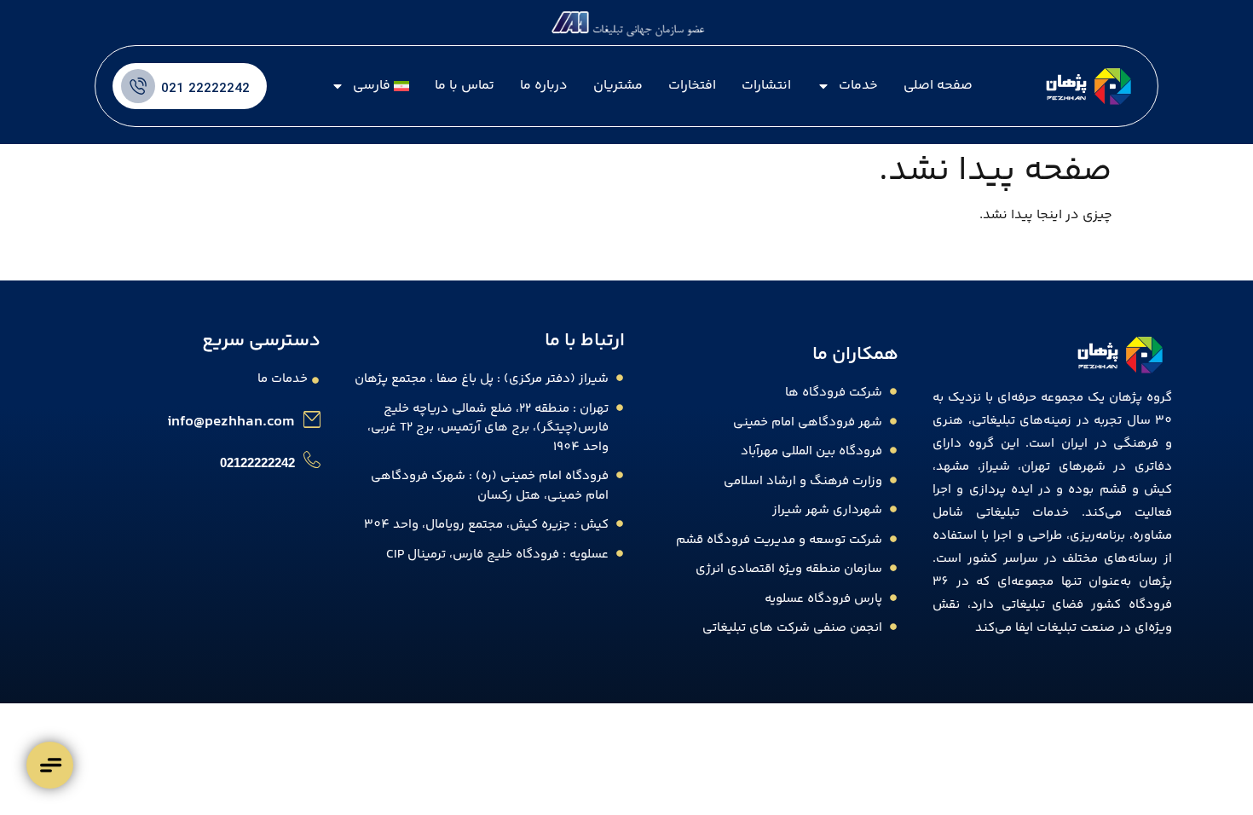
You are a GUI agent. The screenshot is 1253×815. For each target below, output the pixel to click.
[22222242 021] (138, 86)
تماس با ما (464, 85)
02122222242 (257, 462)
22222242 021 (205, 89)
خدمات (858, 85)
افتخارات (692, 85)
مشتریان (618, 85)
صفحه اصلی (938, 85)
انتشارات (766, 85)
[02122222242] (311, 459)
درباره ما (544, 85)
